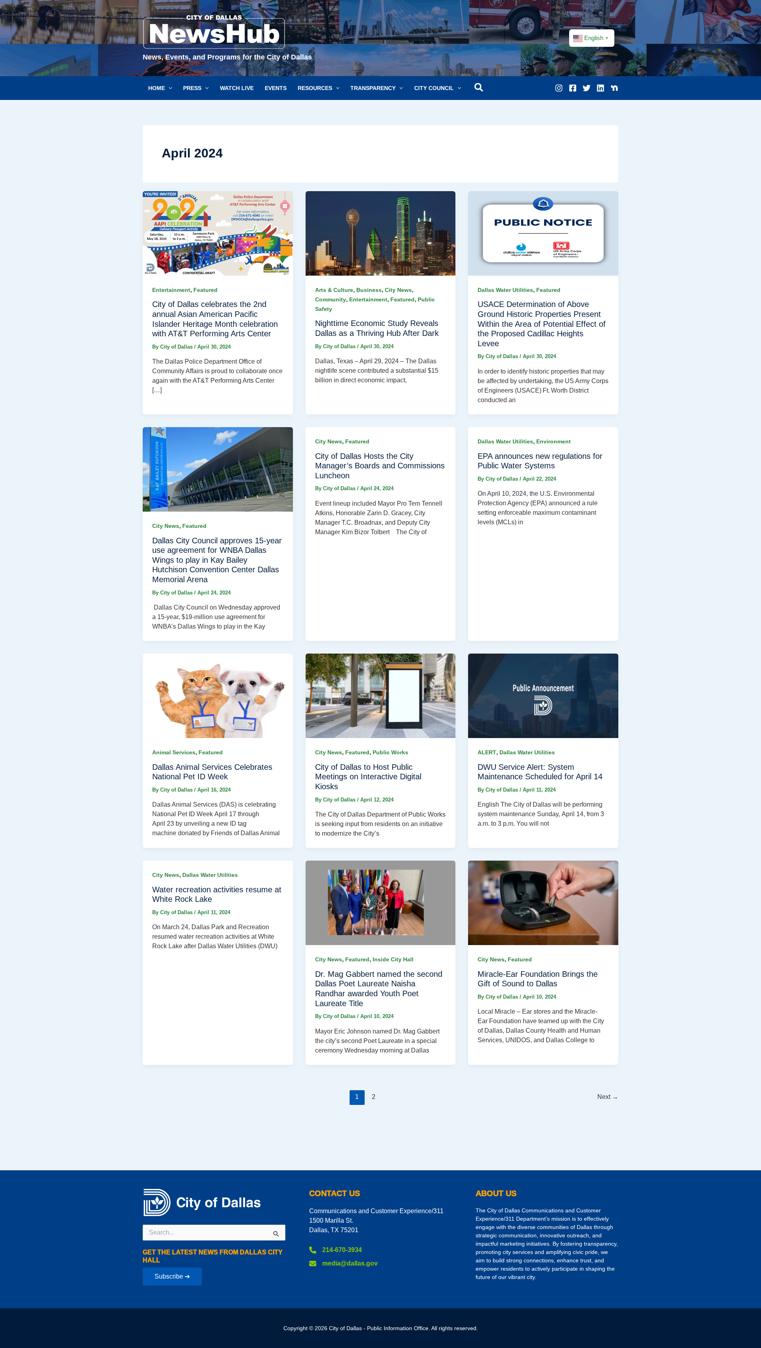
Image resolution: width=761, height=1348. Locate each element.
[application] (168, 88)
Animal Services (173, 752)
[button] (160, 88)
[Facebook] (573, 88)
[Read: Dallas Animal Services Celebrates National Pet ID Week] (218, 695)
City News (398, 290)
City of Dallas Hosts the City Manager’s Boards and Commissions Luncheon (380, 466)
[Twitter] (587, 88)
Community (330, 299)
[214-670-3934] (335, 1250)
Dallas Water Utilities (505, 290)
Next (607, 1096)
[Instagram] (559, 88)
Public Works (390, 752)
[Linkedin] (600, 88)
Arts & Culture (334, 290)
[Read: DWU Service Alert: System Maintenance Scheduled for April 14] (543, 695)
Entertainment (171, 290)
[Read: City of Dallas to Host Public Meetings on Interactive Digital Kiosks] (381, 695)
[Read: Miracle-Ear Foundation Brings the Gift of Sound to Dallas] (543, 902)
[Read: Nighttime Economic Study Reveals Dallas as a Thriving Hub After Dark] (381, 232)
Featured (205, 290)
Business (369, 290)
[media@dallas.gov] (343, 1263)
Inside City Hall (393, 959)
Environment (553, 441)
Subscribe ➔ (172, 1276)
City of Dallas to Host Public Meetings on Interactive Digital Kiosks (368, 777)
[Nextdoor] (614, 88)
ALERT (487, 752)
